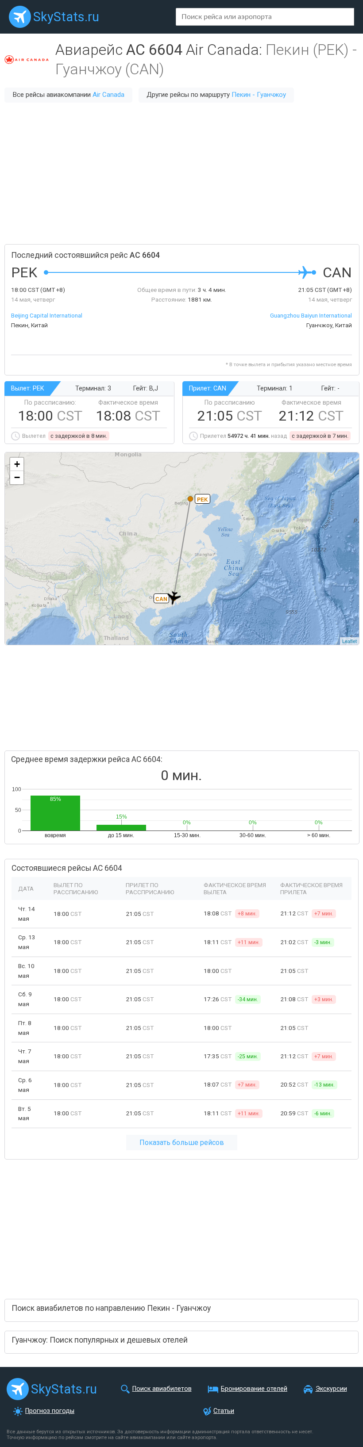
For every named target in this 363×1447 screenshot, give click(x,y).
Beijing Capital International (46, 315)
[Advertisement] (181, 173)
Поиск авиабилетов (162, 1389)
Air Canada (108, 95)
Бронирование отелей (254, 1389)
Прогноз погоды (49, 1411)
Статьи (223, 1411)
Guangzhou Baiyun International (311, 315)
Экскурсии (331, 1389)
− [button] (17, 477)
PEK (202, 499)
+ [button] (17, 464)
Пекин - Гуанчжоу (259, 95)
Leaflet (349, 640)
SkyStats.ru (66, 16)
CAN (161, 599)
